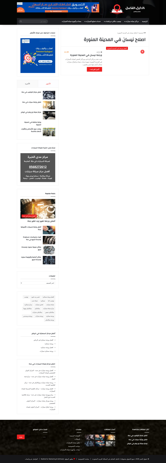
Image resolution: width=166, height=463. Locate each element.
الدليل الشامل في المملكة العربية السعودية (105, 459)
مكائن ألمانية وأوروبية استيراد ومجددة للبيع (31, 258)
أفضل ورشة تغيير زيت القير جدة (41, 221)
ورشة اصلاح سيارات (46, 407)
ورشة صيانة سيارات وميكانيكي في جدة (41, 382)
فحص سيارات (39, 304)
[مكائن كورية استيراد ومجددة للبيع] (100, 443)
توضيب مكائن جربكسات (113, 21)
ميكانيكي (37, 308)
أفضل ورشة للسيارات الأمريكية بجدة (31, 228)
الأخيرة (27, 84)
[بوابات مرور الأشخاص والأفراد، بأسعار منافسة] (49, 132)
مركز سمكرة (28, 304)
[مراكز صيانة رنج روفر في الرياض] (49, 115)
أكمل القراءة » (94, 69)
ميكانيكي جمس (49, 312)
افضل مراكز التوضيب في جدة (31, 92)
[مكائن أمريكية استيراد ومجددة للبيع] (89, 437)
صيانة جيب (35, 301)
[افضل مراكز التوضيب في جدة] (49, 95)
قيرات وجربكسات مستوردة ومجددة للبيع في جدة (32, 238)
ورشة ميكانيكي (49, 320)
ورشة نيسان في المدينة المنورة (86, 55)
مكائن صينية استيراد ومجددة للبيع (31, 248)
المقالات (77, 439)
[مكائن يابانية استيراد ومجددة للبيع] (110, 443)
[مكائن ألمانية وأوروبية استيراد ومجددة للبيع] (49, 260)
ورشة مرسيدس (27, 316)
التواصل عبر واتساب (31, 459)
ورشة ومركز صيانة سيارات (44, 401)
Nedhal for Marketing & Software (52, 459)
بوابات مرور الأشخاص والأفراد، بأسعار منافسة (31, 130)
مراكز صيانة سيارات (132, 21)
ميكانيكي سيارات (37, 312)
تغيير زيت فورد (35, 297)
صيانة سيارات (50, 304)
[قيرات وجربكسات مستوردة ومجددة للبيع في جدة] (49, 240)
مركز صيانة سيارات (48, 308)
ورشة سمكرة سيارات (46, 351)
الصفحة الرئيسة (75, 436)
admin (98, 52)
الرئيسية (144, 21)
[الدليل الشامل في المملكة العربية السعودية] (128, 9)
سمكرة (43, 301)
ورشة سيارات (39, 316)
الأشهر (48, 84)
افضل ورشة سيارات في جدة (31, 102)
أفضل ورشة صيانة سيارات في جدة (42, 376)
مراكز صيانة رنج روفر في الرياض (31, 112)
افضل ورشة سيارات (46, 389)
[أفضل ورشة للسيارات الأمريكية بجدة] (49, 230)
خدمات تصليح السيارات (93, 21)
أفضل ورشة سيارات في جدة (44, 370)
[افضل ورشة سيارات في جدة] (49, 105)
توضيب (26, 297)
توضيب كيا (51, 301)
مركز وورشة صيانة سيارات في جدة (42, 395)
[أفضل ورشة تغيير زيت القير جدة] (110, 437)
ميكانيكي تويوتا (27, 308)
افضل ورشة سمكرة (48, 297)
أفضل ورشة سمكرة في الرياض (43, 340)
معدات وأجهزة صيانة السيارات (71, 21)
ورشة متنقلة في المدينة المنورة (32, 123)
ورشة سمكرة (50, 316)
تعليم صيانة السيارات (73, 443)
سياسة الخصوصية (74, 446)
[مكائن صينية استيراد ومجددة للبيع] (49, 250)
